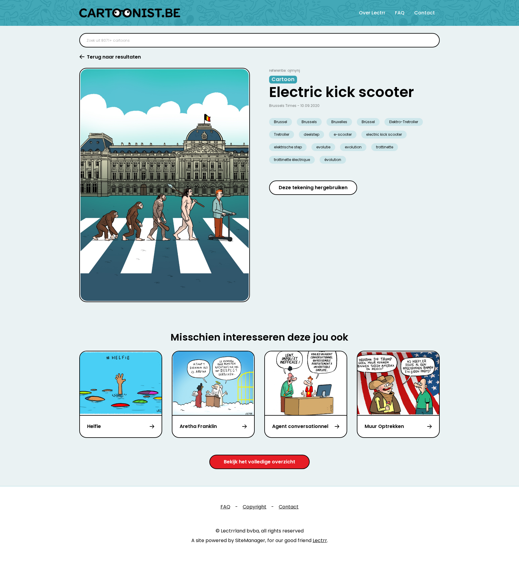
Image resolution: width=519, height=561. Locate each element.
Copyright (254, 506)
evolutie (323, 147)
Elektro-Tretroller (403, 121)
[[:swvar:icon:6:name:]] (431, 40)
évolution (332, 159)
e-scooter (343, 134)
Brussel (280, 121)
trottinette (384, 147)
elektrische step (288, 147)
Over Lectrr (372, 12)
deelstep (311, 134)
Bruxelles (339, 121)
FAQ (400, 12)
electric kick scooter (384, 134)
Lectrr (320, 540)
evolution (353, 147)
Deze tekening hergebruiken (313, 187)
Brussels (309, 121)
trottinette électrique (292, 159)
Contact (424, 12)
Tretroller (281, 134)
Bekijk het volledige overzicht (259, 461)
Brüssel (368, 121)
